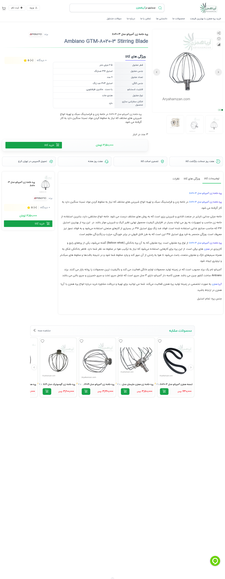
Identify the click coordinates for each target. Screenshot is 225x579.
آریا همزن (217, 284)
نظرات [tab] (176, 179)
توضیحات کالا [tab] (211, 178)
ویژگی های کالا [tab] (192, 179)
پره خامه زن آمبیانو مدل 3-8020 (125, 114)
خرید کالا (49, 145)
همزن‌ (207, 249)
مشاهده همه (44, 330)
